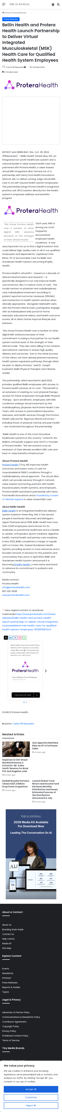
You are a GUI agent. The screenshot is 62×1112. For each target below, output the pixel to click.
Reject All (31, 1105)
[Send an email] (25, 67)
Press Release (19, 12)
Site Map (6, 948)
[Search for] (58, 5)
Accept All (31, 1089)
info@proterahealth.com (16, 587)
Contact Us (8, 934)
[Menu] (3, 5)
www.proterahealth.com (15, 595)
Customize (31, 1097)
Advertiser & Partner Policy (16, 1012)
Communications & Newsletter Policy (21, 1017)
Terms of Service (11, 1040)
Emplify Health (22, 564)
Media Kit (7, 943)
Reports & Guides (11, 987)
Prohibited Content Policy (15, 1035)
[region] (31, 1086)
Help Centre (8, 938)
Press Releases (9, 982)
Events (5, 968)
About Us (6, 924)
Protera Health (10, 464)
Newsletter (7, 973)
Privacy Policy (9, 1031)
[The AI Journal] (20, 4)
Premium (6, 978)
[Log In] (52, 5)
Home (7, 12)
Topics (5, 992)
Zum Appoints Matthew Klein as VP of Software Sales (45, 745)
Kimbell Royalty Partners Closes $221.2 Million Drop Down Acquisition (15, 783)
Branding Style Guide (12, 929)
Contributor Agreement (14, 1021)
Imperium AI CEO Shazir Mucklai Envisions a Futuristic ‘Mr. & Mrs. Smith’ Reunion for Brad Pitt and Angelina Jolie (15, 765)
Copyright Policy (10, 1026)
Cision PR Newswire (14, 67)
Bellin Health (9, 510)
